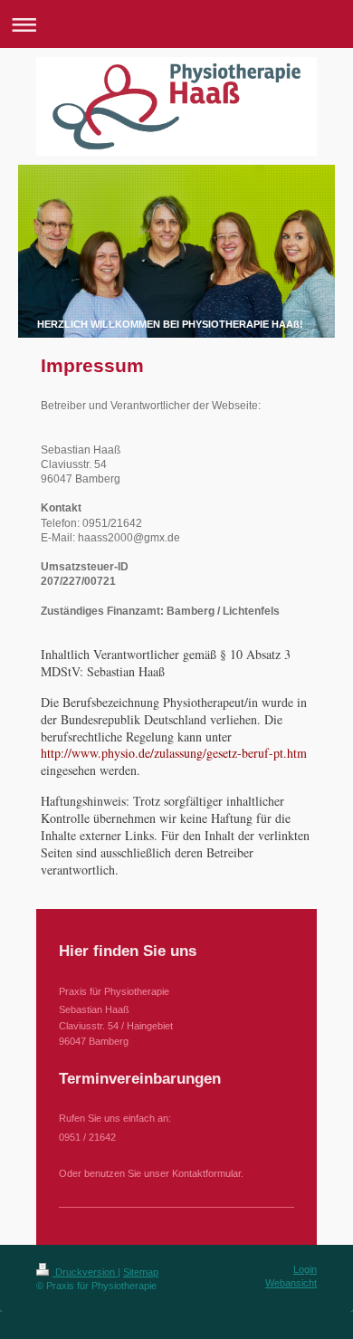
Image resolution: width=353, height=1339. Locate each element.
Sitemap (140, 1272)
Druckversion (85, 1272)
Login (305, 1269)
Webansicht (291, 1282)
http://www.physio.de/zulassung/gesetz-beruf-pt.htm (174, 752)
